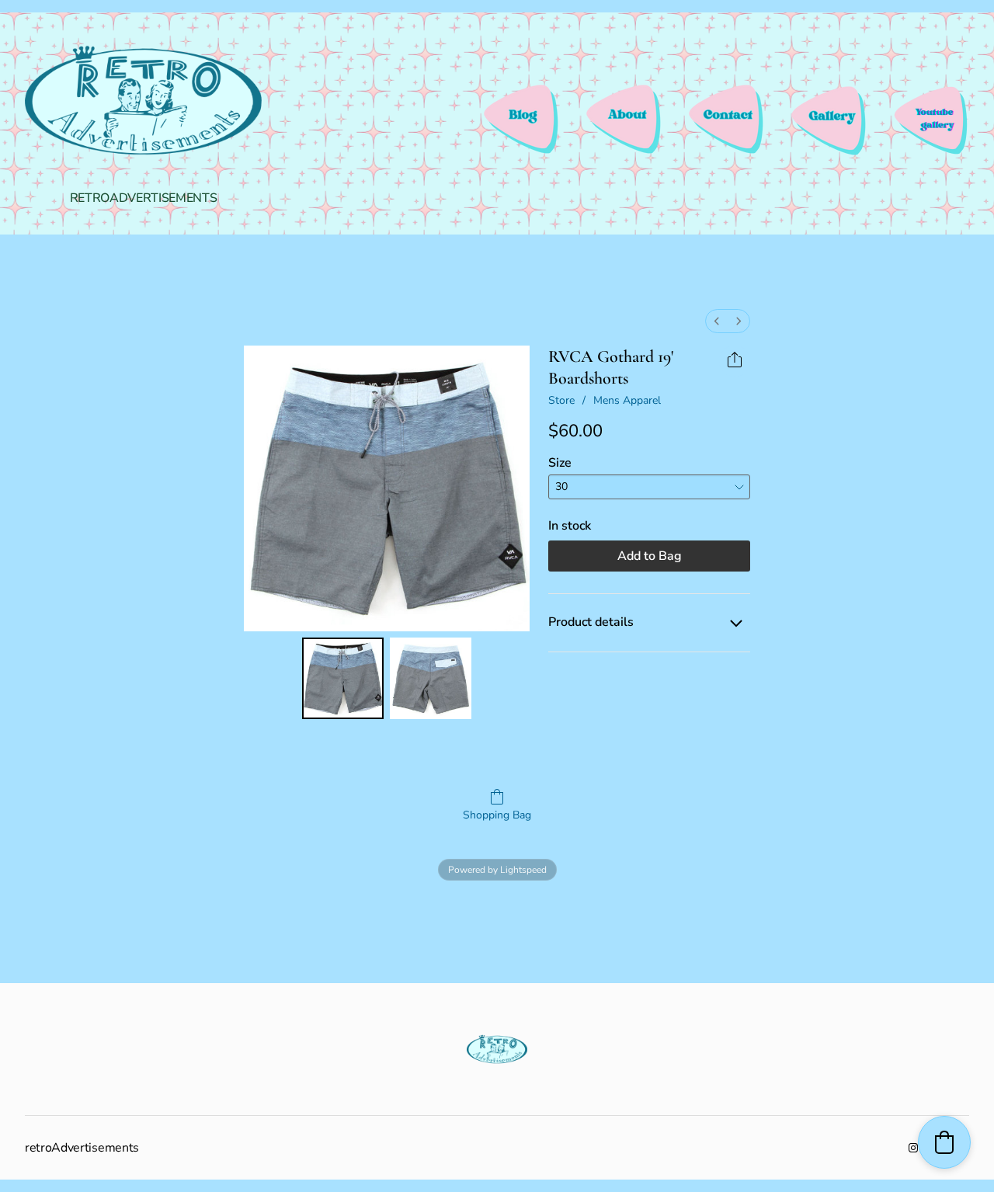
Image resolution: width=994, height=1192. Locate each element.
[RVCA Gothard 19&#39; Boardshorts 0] (343, 678)
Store (561, 400)
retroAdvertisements (143, 198)
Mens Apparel (627, 400)
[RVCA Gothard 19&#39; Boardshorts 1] (430, 678)
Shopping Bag (497, 815)
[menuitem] (717, 321)
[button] (944, 1142)
